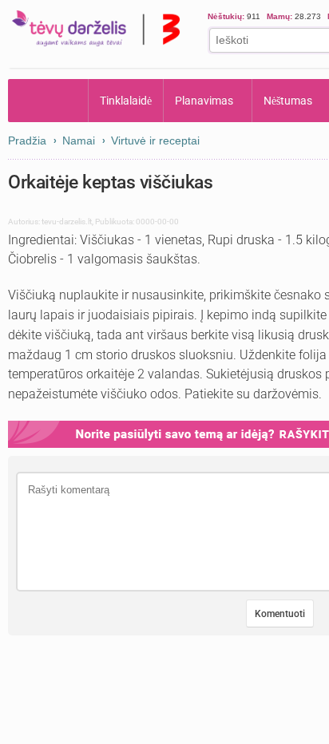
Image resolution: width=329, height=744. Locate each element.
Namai (78, 140)
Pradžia (48, 100)
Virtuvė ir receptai (155, 140)
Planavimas (205, 100)
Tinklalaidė (126, 100)
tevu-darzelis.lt (67, 221)
